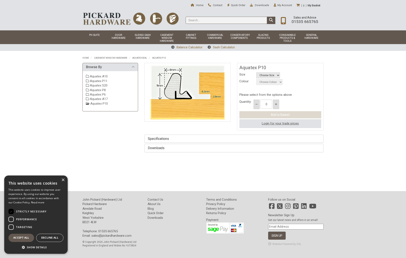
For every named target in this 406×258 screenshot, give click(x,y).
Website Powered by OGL (286, 244)
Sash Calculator (223, 47)
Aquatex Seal (139, 58)
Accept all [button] (21, 237)
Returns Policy (216, 213)
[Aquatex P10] (188, 92)
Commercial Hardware (215, 36)
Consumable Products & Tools (287, 38)
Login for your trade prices (280, 123)
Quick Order (156, 213)
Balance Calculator (189, 47)
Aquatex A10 (98, 76)
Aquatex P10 (159, 58)
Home (199, 5)
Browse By (94, 67)
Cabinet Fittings (191, 36)
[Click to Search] (271, 20)
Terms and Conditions (221, 199)
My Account (284, 5)
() (310, 5)
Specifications (158, 139)
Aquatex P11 (98, 81)
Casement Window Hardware (167, 38)
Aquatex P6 (97, 94)
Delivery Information (220, 209)
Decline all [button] (49, 237)
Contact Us (155, 199)
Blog (151, 209)
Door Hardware (119, 36)
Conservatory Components (240, 36)
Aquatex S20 (98, 85)
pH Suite (94, 35)
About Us (154, 204)
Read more (38, 202)
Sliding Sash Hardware (143, 36)
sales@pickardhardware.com (111, 236)
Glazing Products (263, 36)
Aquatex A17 (98, 99)
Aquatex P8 (97, 90)
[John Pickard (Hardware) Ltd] (130, 18)
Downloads (261, 5)
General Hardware (311, 36)
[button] (35, 247)
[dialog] (36, 215)
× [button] (62, 180)
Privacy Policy (215, 204)
